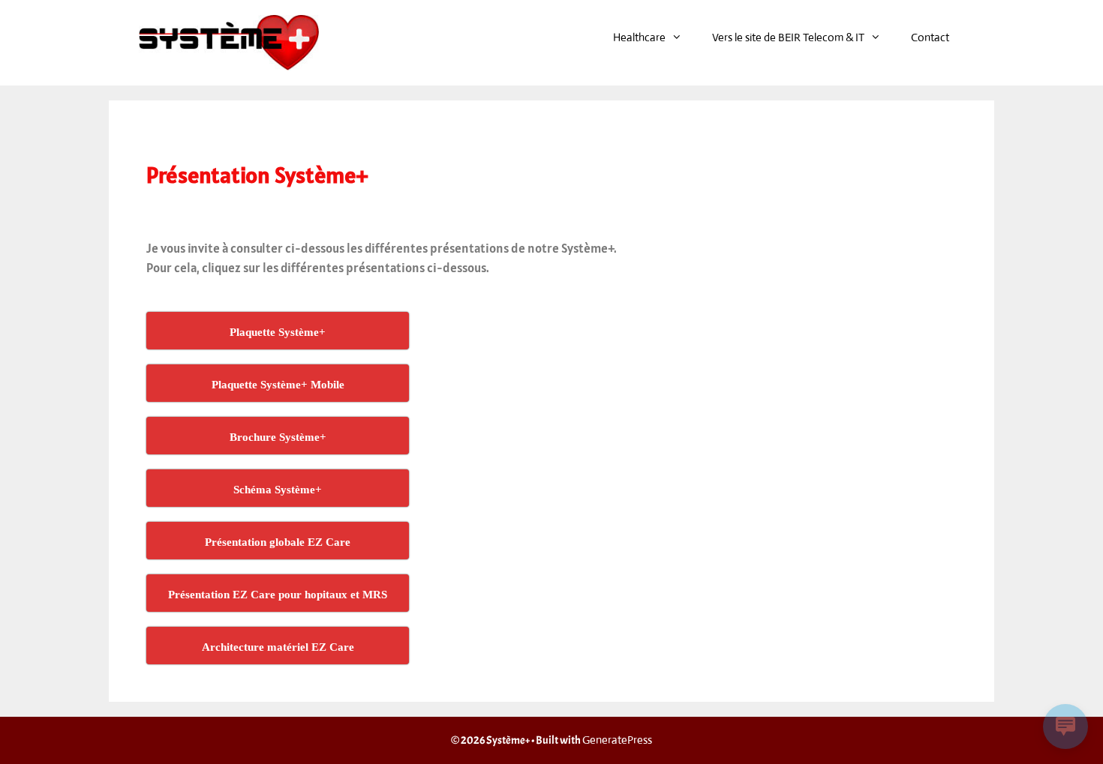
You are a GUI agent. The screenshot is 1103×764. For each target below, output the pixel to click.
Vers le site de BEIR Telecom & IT (788, 37)
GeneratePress (617, 740)
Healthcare (639, 37)
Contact (930, 37)
